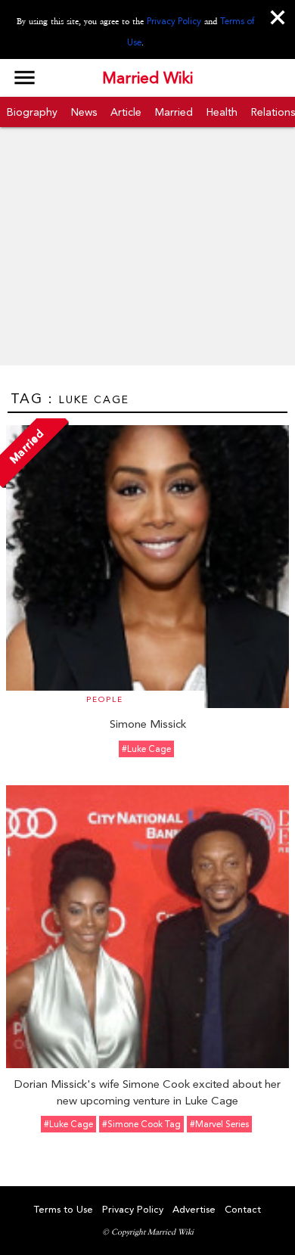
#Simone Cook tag (141, 1124)
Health (222, 112)
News (84, 112)
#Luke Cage (146, 749)
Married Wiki (147, 78)
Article (125, 112)
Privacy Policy (174, 21)
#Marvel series (219, 1124)
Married (174, 112)
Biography (32, 112)
